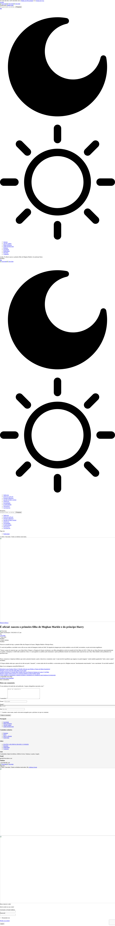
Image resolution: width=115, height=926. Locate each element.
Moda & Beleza (4, 622)
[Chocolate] (10, 3)
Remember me (6, 918)
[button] (2, 2)
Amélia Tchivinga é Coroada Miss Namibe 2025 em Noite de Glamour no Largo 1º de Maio (24, 672)
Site (1, 709)
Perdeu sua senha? (5, 920)
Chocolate (2, 635)
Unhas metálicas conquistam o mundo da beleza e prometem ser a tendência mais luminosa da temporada (28, 675)
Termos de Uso (40, 0)
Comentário (3, 698)
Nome (2, 701)
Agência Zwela (33, 767)
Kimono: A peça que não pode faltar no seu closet (13, 670)
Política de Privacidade (27, 0)
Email (2, 704)
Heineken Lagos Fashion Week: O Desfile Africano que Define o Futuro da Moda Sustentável (25, 669)
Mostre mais (10, 5)
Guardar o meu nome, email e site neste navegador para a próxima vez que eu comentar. (25, 712)
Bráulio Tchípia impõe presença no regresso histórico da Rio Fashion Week (20, 673)
